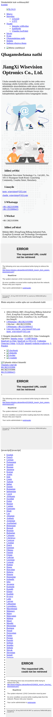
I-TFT (14, 21)
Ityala (9, 36)
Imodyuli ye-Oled (8, 341)
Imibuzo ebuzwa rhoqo (16, 43)
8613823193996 (8, 367)
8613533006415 (8, 372)
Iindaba (10, 41)
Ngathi (9, 24)
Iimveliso (10, 16)
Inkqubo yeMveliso (20, 26)
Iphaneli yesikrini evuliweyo (37, 343)
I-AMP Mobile (31, 338)
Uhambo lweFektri (20, 31)
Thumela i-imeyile (9, 365)
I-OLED (15, 19)
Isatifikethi (16, 28)
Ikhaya (9, 14)
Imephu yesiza (17, 338)
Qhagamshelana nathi (16, 38)
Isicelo (9, 33)
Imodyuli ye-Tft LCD (26, 341)
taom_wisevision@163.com (14, 191)
